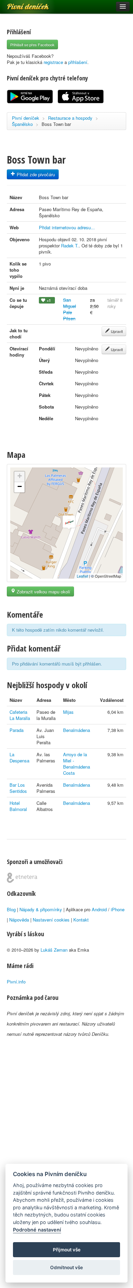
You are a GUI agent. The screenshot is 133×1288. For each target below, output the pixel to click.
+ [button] (19, 476)
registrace (53, 62)
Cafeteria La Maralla (20, 715)
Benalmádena (76, 730)
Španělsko (22, 124)
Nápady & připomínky (40, 909)
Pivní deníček (20, 4)
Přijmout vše (66, 1249)
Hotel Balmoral (18, 806)
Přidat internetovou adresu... (67, 227)
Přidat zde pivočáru (35, 174)
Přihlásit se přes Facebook (32, 44)
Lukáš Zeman (54, 949)
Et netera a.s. (22, 878)
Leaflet (82, 576)
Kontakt (81, 919)
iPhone (117, 909)
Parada (17, 730)
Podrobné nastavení (37, 1230)
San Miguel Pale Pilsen (69, 309)
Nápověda (19, 919)
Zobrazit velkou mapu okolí (42, 591)
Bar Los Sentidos (18, 788)
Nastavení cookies (51, 919)
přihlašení (77, 62)
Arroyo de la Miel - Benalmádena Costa (76, 763)
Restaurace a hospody (70, 118)
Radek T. (70, 245)
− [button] (19, 486)
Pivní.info (16, 981)
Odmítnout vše (66, 1267)
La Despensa (19, 757)
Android (99, 909)
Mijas (68, 712)
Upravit (116, 331)
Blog (11, 909)
